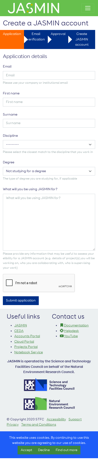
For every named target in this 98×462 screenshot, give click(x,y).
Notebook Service (28, 352)
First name (11, 93)
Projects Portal (26, 347)
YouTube (71, 336)
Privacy (13, 424)
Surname (10, 114)
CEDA (19, 331)
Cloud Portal (24, 341)
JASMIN (20, 325)
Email (7, 66)
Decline (44, 450)
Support (75, 419)
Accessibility (56, 419)
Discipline (10, 135)
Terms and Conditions (38, 424)
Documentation (76, 325)
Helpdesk (71, 331)
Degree (8, 162)
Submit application (21, 300)
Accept (26, 450)
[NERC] (49, 403)
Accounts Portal (27, 336)
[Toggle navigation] (87, 8)
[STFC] (49, 384)
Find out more (66, 450)
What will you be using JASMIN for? (30, 189)
